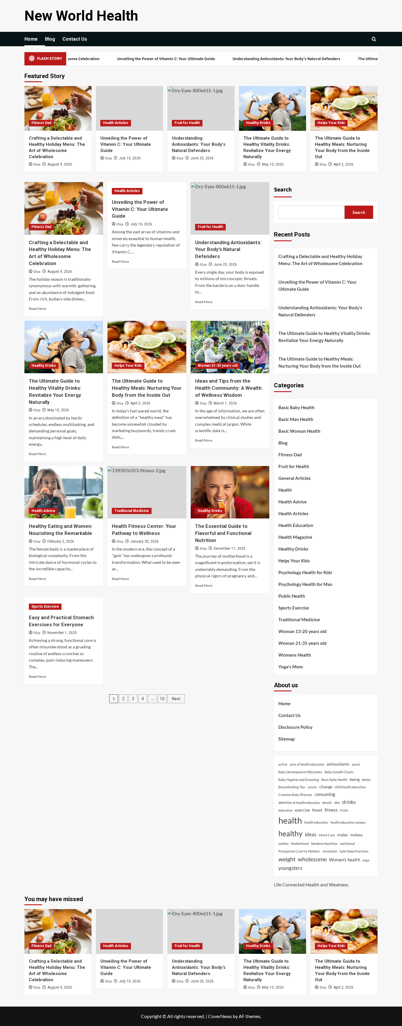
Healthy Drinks (258, 123)
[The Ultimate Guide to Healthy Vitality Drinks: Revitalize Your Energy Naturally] (272, 108)
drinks (349, 802)
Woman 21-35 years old (217, 366)
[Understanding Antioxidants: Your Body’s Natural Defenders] (201, 108)
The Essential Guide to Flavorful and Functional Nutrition (223, 533)
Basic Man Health (295, 419)
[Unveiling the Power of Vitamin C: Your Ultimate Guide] (129, 108)
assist (356, 764)
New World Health (81, 15)
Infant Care (327, 835)
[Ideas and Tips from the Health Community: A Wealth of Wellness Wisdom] (230, 347)
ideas (310, 834)
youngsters (290, 868)
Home (31, 39)
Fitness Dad (41, 123)
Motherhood (300, 843)
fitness (331, 809)
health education (316, 822)
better (366, 780)
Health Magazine (295, 537)
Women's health (344, 859)
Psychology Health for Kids (305, 572)
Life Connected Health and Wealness (311, 884)
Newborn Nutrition (324, 843)
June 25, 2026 (202, 158)
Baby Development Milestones (300, 772)
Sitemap (286, 738)
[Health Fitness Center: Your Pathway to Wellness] (146, 492)
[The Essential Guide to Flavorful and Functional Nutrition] (230, 492)
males (342, 834)
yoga (365, 860)
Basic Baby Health (296, 407)
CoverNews (220, 1016)
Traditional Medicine (131, 511)
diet (337, 802)
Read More (37, 308)
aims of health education (307, 764)
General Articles (294, 478)
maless (356, 834)
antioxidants (338, 764)
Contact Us (74, 39)
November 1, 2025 (62, 633)
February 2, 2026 (60, 541)
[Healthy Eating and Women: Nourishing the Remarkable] (63, 492)
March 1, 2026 (225, 403)
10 (162, 698)
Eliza (37, 164)
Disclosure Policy (295, 727)
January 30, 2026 (144, 541)
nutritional (347, 843)
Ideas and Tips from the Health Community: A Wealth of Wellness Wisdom (228, 388)
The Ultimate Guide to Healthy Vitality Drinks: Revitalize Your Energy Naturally (324, 337)
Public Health (291, 596)
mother (283, 843)
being (355, 779)
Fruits (344, 810)
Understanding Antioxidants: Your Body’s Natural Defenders (265, 59)
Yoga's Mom (290, 666)
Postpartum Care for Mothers (299, 851)
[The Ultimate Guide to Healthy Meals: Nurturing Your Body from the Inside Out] (344, 108)
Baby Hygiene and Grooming (298, 780)
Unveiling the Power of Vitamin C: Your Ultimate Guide (144, 59)
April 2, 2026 (343, 164)
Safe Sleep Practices (354, 851)
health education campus (348, 822)
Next (176, 698)
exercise (302, 810)
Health (285, 490)
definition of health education (299, 802)
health (290, 820)
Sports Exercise (45, 606)
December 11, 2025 (229, 548)
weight (286, 859)
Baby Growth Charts (339, 772)
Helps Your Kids (331, 123)
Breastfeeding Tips (291, 787)
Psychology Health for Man (305, 584)
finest (317, 810)
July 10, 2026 (130, 158)
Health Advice (43, 511)
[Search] (374, 39)
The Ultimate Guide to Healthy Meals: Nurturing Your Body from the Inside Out (147, 388)
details (327, 802)
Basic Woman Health (299, 431)
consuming (325, 794)
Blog (50, 39)
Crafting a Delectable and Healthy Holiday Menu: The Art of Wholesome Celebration (320, 260)
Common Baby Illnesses (295, 795)
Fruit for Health (187, 123)
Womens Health (294, 654)
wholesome (312, 859)
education (285, 810)
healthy (290, 833)
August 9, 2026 (59, 164)
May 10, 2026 (273, 164)
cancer (312, 787)
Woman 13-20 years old (302, 631)
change (325, 786)
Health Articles (115, 123)
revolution (330, 851)
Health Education (295, 525)
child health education (350, 787)
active (282, 764)
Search (283, 190)
